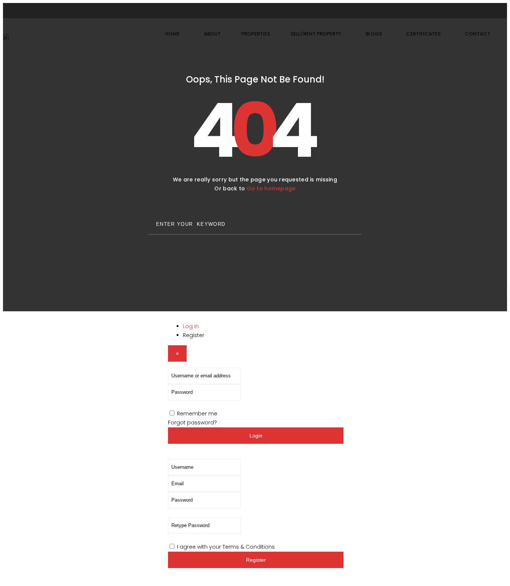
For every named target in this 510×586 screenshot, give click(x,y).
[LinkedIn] (269, 11)
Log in (191, 326)
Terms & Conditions (249, 547)
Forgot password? (192, 422)
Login (255, 436)
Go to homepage (271, 188)
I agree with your (226, 547)
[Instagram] (255, 11)
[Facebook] (241, 11)
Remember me (197, 413)
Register (193, 335)
